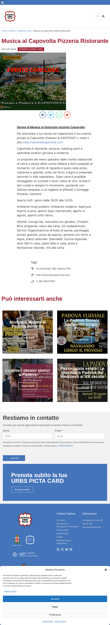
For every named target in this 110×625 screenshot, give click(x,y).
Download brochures (91, 527)
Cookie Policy (47, 621)
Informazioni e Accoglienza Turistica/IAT (67, 525)
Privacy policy (60, 621)
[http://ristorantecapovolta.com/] (32, 275)
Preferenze (55, 614)
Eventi (12, 31)
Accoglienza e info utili (92, 520)
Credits (59, 537)
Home (4, 31)
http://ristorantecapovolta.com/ (53, 274)
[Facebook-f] (62, 549)
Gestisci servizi (10, 591)
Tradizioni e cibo (24, 31)
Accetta (55, 598)
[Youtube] (66, 549)
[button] (105, 569)
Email (58, 430)
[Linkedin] (70, 549)
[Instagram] (58, 549)
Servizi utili (87, 523)
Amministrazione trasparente (63, 541)
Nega (55, 606)
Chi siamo (60, 520)
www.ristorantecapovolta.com (43, 142)
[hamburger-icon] (97, 16)
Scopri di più (27, 337)
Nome (6, 430)
